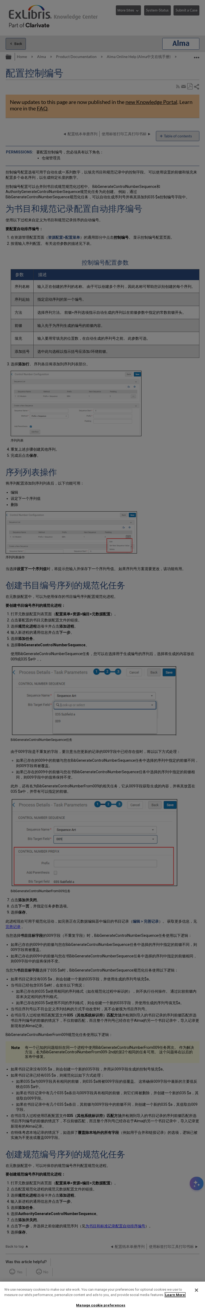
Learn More (175, 1295)
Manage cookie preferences (100, 1305)
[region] (102, 1298)
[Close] (196, 1290)
